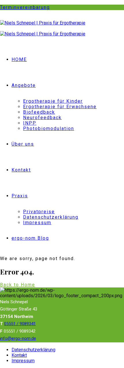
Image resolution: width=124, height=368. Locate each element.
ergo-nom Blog (30, 238)
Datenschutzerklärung (50, 217)
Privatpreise (39, 211)
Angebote (24, 85)
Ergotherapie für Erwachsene (60, 106)
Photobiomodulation (48, 128)
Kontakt (21, 170)
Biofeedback (39, 112)
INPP (29, 123)
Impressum (37, 222)
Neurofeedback (42, 117)
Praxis (20, 196)
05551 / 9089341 (20, 323)
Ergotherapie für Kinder (53, 101)
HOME (19, 59)
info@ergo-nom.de (18, 338)
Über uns (23, 144)
